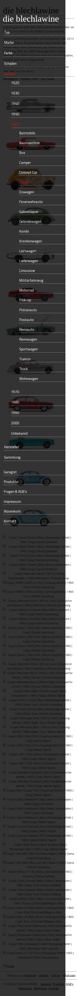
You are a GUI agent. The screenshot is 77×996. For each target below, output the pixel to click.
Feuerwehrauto (31, 201)
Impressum (12, 501)
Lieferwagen (28, 260)
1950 (15, 114)
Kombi (24, 231)
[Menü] (43, 7)
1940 (15, 103)
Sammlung (12, 457)
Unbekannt (19, 433)
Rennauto (26, 329)
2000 (15, 423)
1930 (15, 93)
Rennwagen (28, 339)
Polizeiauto (28, 310)
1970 (15, 391)
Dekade (9, 73)
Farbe (8, 53)
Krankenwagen (30, 241)
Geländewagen (30, 221)
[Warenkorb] (19, 7)
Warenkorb (12, 511)
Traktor (25, 359)
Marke (9, 42)
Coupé (24, 182)
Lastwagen (27, 250)
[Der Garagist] (31, 7)
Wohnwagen (28, 378)
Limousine (27, 270)
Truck (23, 368)
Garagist (10, 472)
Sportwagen (28, 349)
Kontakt (10, 521)
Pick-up (25, 300)
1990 (15, 412)
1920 (15, 82)
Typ (7, 32)
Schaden (10, 63)
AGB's (69, 984)
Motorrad (26, 290)
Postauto (26, 319)
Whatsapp (69, 975)
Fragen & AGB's (15, 491)
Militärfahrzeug (31, 280)
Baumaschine (29, 142)
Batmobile (27, 133)
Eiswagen (26, 192)
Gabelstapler (28, 211)
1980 (15, 402)
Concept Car (28, 172)
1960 (15, 124)
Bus (22, 152)
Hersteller (11, 447)
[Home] (7, 7)
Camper (25, 162)
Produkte (11, 481)
